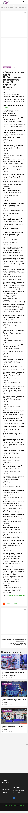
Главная (3, 5)
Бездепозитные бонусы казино (8, 807)
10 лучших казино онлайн (21, 807)
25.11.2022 (6, 704)
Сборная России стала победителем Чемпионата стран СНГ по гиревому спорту (14, 700)
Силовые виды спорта (11, 603)
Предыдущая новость (8, 638)
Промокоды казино (14, 808)
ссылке (5, 107)
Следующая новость (20, 641)
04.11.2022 (6, 731)
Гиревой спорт (9, 5)
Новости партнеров (7, 805)
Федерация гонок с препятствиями (14, 639)
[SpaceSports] (6, 2)
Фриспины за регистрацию (18, 805)
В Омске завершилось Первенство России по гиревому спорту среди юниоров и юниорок (13, 673)
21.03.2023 (6, 677)
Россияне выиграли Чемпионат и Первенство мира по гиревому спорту (13, 728)
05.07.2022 (8, 89)
